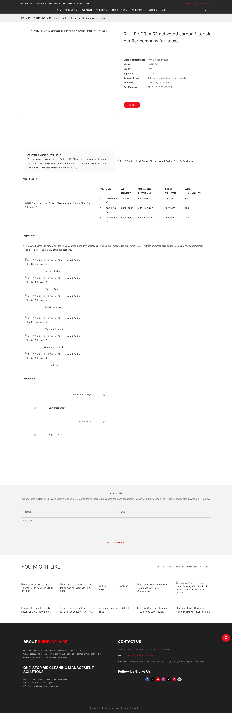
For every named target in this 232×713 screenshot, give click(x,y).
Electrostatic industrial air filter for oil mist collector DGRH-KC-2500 (77, 610)
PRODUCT (204, 567)
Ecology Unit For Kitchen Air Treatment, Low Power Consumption (153, 610)
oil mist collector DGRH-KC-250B (114, 610)
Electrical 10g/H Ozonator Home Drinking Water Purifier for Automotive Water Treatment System (192, 610)
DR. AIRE (25, 18)
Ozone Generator (164, 567)
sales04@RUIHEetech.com (198, 3)
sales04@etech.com (140, 655)
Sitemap (124, 708)
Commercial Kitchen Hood (186, 567)
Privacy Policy (136, 708)
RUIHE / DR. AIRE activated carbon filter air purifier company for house (70, 18)
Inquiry (131, 104)
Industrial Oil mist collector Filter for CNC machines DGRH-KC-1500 (36, 610)
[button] (164, 10)
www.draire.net (112, 708)
